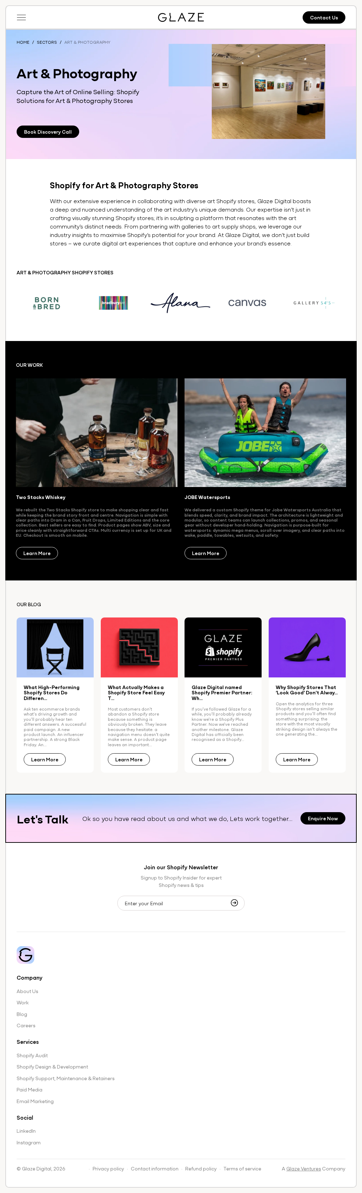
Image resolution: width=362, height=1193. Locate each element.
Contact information (155, 1168)
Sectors (47, 42)
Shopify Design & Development (52, 1066)
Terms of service (242, 1168)
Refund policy (201, 1168)
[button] (21, 17)
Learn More (37, 552)
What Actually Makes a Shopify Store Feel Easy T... (136, 692)
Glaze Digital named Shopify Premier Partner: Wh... (222, 692)
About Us (27, 990)
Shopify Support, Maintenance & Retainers (66, 1078)
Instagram (29, 1142)
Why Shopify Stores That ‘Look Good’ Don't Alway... (307, 689)
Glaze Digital (36, 1168)
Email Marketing (35, 1100)
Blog (22, 1013)
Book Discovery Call (48, 131)
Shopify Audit (32, 1055)
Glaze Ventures (303, 1168)
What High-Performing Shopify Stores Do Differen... (52, 692)
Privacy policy (108, 1168)
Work (23, 1002)
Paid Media (29, 1089)
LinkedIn (26, 1130)
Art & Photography (87, 42)
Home (23, 42)
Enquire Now (323, 818)
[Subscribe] (236, 902)
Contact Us (324, 17)
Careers (26, 1025)
